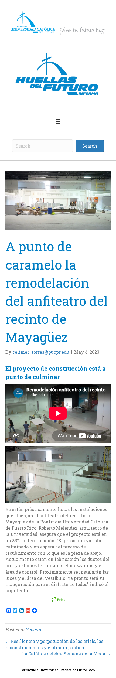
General (33, 629)
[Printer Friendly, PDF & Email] (58, 599)
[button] (90, 146)
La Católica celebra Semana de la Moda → (66, 653)
